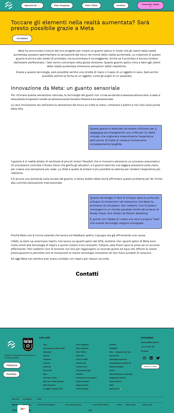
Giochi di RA (114, 356)
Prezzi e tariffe (82, 359)
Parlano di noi (81, 367)
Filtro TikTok (81, 352)
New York (15, 399)
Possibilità (113, 348)
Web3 (111, 385)
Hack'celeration (82, 389)
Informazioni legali (83, 370)
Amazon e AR (147, 405)
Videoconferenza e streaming (120, 374)
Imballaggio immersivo (118, 359)
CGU (90, 410)
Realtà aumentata (116, 367)
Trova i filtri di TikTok (101, 405)
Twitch (119, 405)
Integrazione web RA (117, 378)
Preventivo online (50, 378)
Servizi (111, 370)
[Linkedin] (151, 358)
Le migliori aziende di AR (53, 389)
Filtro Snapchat (82, 348)
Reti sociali (47, 370)
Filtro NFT (80, 356)
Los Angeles (27, 399)
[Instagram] (144, 358)
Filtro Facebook (49, 385)
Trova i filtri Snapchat (73, 405)
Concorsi (46, 363)
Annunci (46, 356)
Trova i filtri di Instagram (46, 405)
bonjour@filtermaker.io (150, 342)
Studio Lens (27, 405)
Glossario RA (81, 363)
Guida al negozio (82, 381)
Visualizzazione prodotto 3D (120, 363)
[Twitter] (158, 358)
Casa (45, 345)
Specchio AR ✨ (115, 389)
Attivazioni (47, 352)
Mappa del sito (82, 385)
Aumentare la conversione (86, 378)
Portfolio (112, 345)
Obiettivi (79, 374)
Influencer (47, 359)
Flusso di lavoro (115, 381)
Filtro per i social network (53, 381)
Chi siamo (145, 351)
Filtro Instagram (82, 345)
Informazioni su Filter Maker (54, 348)
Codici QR (47, 367)
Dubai (39, 399)
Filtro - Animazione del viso (120, 352)
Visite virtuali (130, 405)
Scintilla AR (15, 405)
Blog (45, 374)
